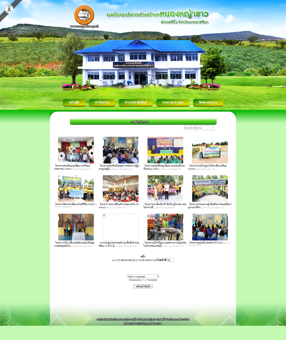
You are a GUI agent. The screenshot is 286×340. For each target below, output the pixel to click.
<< (113, 260)
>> (152, 260)
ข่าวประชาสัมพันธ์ (136, 102)
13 (143, 260)
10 (129, 260)
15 (155, 260)
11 (134, 260)
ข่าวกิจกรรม (102, 102)
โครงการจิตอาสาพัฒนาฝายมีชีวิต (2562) (74, 204)
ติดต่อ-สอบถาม (208, 102)
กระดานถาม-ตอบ (173, 102)
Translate (152, 279)
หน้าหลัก (74, 102)
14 (147, 260)
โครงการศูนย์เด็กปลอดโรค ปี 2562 (205, 242)
